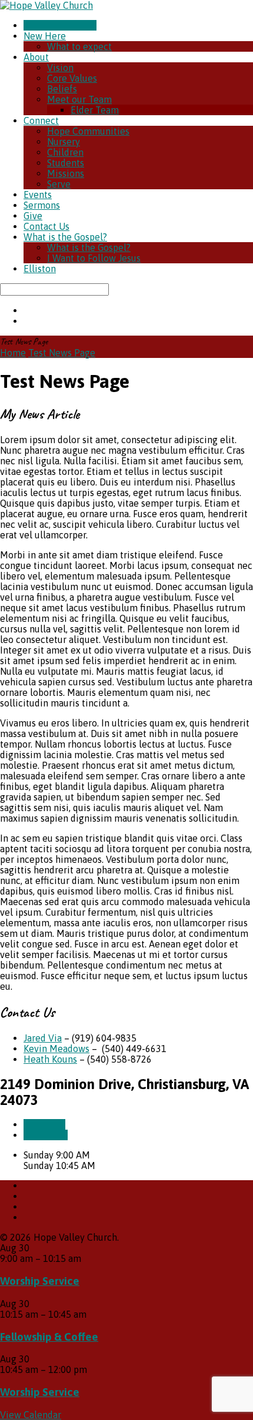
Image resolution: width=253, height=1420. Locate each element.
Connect (41, 120)
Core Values (72, 78)
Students (65, 163)
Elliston (40, 268)
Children (65, 152)
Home (13, 352)
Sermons (42, 205)
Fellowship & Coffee (49, 1337)
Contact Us (46, 226)
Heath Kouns (50, 1059)
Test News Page (61, 352)
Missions (65, 173)
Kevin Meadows (56, 1048)
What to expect (79, 46)
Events (38, 194)
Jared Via (43, 1038)
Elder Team (95, 110)
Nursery (63, 141)
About (36, 57)
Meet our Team (79, 99)
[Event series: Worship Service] (88, 1258)
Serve (59, 184)
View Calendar (30, 1414)
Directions (46, 1135)
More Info (44, 1124)
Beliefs (62, 88)
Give (33, 215)
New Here (45, 36)
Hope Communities (88, 131)
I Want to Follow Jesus (94, 258)
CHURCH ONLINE (60, 25)
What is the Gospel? (65, 237)
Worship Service (39, 1281)
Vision (60, 67)
